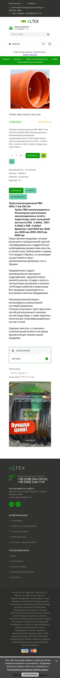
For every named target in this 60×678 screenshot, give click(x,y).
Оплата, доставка (19, 531)
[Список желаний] (43, 44)
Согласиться (30, 674)
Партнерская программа (22, 572)
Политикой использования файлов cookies (27, 669)
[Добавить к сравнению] (12, 161)
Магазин (16, 358)
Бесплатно (16, 577)
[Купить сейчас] (43, 155)
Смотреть (30, 441)
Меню (16, 44)
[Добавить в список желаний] (45, 73)
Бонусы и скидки (18, 566)
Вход (13, 555)
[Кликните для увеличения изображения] (30, 89)
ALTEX (17, 468)
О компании (16, 520)
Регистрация (17, 561)
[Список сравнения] (49, 44)
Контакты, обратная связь (23, 542)
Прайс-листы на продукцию (24, 526)
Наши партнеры (18, 536)
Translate (30, 377)
